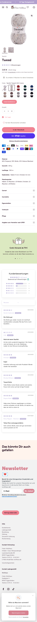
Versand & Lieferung (8, 536)
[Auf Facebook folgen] (3, 589)
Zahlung (4, 534)
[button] (6, 65)
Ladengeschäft (6, 530)
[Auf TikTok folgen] (13, 589)
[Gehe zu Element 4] (4, 50)
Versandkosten (12, 72)
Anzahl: (4, 107)
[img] (8, 310)
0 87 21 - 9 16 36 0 (13, 557)
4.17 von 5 (23, 277)
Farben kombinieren (9, 102)
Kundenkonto (6, 528)
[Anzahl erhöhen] (11, 111)
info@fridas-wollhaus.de (13, 559)
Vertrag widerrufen (10, 513)
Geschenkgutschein (8, 563)
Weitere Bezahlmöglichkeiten (18, 141)
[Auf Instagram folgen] (8, 589)
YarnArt (4, 56)
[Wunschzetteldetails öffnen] (28, 7)
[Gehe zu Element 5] (11, 50)
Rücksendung (6, 539)
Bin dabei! (29, 491)
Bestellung (5, 532)
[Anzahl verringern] (4, 111)
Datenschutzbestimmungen (9, 496)
